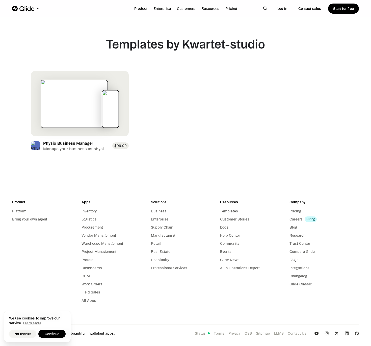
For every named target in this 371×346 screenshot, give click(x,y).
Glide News (230, 260)
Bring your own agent (29, 219)
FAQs (294, 260)
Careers (296, 219)
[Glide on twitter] (337, 333)
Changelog (298, 276)
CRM (86, 276)
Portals (87, 260)
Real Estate (160, 252)
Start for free (343, 9)
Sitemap (263, 333)
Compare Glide (302, 252)
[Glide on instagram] (327, 333)
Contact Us (297, 333)
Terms (219, 333)
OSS (248, 333)
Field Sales (91, 292)
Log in (282, 9)
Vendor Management (99, 235)
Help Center (230, 235)
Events (225, 252)
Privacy (234, 333)
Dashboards (92, 268)
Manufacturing (163, 235)
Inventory (89, 211)
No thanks (22, 334)
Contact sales (309, 9)
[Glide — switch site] (26, 8)
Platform (19, 211)
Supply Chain (162, 227)
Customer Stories (234, 219)
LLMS (279, 333)
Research (297, 235)
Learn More (32, 323)
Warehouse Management (102, 243)
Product (140, 9)
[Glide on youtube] (316, 333)
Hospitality (160, 260)
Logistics (89, 219)
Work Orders (92, 284)
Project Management (99, 252)
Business (159, 211)
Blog (293, 227)
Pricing (231, 9)
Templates (229, 211)
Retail (156, 243)
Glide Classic (300, 284)
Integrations (299, 268)
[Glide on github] (357, 333)
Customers (186, 9)
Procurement (92, 227)
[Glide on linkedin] (347, 333)
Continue (52, 334)
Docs (224, 227)
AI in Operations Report (240, 268)
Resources (210, 9)
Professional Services (169, 268)
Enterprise (162, 9)
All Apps (89, 301)
